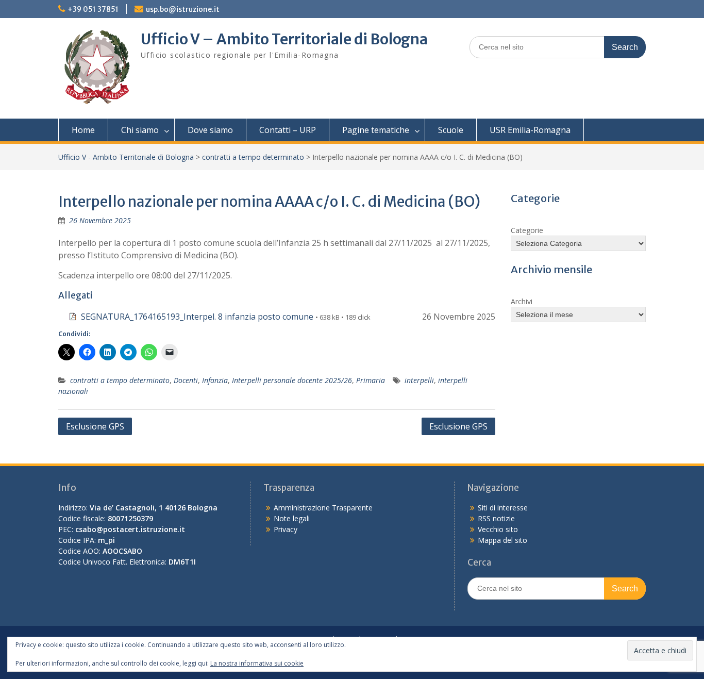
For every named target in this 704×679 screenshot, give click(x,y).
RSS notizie (496, 518)
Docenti (186, 380)
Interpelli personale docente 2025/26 (292, 380)
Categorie (527, 230)
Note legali (292, 518)
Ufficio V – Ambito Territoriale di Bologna (284, 39)
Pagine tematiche (375, 130)
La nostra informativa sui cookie (257, 663)
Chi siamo (140, 130)
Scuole (450, 130)
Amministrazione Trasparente (323, 507)
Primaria (370, 380)
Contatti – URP (287, 130)
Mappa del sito (502, 540)
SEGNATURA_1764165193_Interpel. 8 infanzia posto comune (197, 316)
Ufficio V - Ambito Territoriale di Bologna (126, 157)
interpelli (419, 380)
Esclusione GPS (95, 426)
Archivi (521, 301)
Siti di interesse (503, 507)
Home (83, 130)
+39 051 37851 (93, 9)
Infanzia (215, 380)
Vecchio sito (498, 529)
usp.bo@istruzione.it (183, 9)
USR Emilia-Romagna (530, 130)
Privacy (285, 529)
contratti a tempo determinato (253, 157)
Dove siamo (210, 130)
